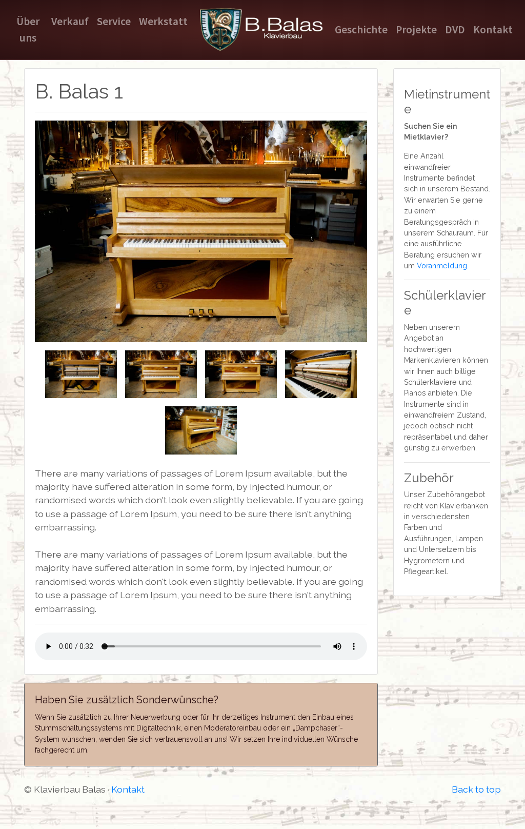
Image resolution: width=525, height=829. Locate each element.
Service (114, 21)
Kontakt (493, 29)
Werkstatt (163, 21)
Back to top (476, 789)
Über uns (27, 29)
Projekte (416, 29)
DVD (455, 29)
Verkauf (70, 21)
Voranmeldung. (443, 266)
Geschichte (361, 29)
